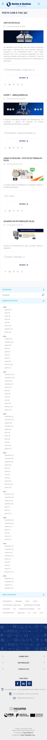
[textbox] (21, 294)
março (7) (8, 568)
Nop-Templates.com (28, 735)
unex (41, 613)
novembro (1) (9, 549)
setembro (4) (9, 588)
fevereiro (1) (9, 329)
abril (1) (7, 565)
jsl (33, 70)
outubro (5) (8, 423)
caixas (35, 601)
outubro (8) (8, 381)
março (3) (8, 361)
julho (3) (7, 313)
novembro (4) (9, 523)
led (14, 609)
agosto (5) (8, 310)
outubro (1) (8, 526)
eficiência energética (14, 70)
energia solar (27, 70)
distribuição (18, 257)
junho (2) (7, 436)
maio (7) (7, 355)
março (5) (8, 445)
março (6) (8, 481)
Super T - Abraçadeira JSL (16, 95)
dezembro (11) (9, 374)
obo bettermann (8, 613)
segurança (21, 613)
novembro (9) (9, 497)
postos (11, 196)
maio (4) (7, 319)
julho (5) (7, 348)
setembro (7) (9, 384)
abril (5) (7, 322)
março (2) (8, 403)
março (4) (8, 326)
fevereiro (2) (9, 364)
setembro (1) (9, 556)
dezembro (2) (9, 546)
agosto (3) (8, 345)
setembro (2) (9, 426)
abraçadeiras (11, 133)
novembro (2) (9, 420)
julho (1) (7, 507)
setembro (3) (9, 462)
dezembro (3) (9, 520)
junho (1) (7, 530)
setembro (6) (9, 342)
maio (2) (7, 474)
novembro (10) (9, 378)
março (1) (8, 536)
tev (29, 613)
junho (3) (7, 352)
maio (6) (7, 439)
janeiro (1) (8, 368)
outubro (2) (8, 552)
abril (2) (7, 478)
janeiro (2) (8, 332)
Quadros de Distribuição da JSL (19, 221)
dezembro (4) (9, 494)
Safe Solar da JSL (12, 23)
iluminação (6, 609)
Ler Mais (22, 78)
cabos (27, 601)
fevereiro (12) (9, 572)
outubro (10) (9, 501)
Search (43, 294)
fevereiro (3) (9, 484)
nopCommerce (28, 733)
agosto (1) (8, 387)
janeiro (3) (8, 410)
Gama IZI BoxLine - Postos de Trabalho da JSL (23, 159)
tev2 (34, 613)
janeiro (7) (8, 539)
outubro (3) (8, 339)
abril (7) (7, 358)
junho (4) (7, 316)
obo (39, 609)
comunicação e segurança (12, 605)
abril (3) (7, 400)
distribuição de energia (32, 605)
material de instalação (25, 133)
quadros (10, 257)
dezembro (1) (9, 416)
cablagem (18, 601)
